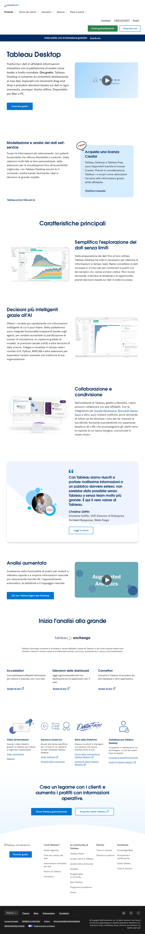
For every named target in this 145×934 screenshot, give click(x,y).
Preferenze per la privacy (44, 926)
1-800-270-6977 (122, 20)
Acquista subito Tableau (93, 811)
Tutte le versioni (124, 868)
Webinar (11, 759)
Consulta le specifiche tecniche (123, 757)
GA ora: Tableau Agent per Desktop (30, 595)
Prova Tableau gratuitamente (51, 811)
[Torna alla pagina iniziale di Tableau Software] (15, 5)
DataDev (74, 869)
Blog (36, 913)
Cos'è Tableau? (52, 844)
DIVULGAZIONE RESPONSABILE (67, 921)
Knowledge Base (125, 850)
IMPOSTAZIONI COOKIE (14, 926)
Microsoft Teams (127, 410)
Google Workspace (105, 410)
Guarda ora (95, 38)
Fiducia (25, 913)
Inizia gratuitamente (102, 28)
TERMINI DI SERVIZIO (31, 921)
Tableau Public (77, 853)
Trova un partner (104, 850)
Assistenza (122, 844)
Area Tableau (76, 882)
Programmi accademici (81, 887)
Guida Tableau (124, 863)
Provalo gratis (20, 854)
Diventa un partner (105, 855)
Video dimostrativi (15, 754)
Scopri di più (14, 688)
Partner (100, 844)
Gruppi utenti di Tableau (81, 858)
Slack (78, 414)
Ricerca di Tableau (52, 871)
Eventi (73, 892)
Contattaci (106, 20)
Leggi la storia (81, 530)
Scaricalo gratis (20, 106)
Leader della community (81, 864)
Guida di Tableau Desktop (121, 762)
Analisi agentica (51, 850)
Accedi (136, 20)
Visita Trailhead (48, 757)
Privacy (47, 921)
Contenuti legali (11, 921)
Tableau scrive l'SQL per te (21, 199)
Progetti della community (53, 761)
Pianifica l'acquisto (95, 190)
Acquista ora (130, 28)
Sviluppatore (49, 913)
